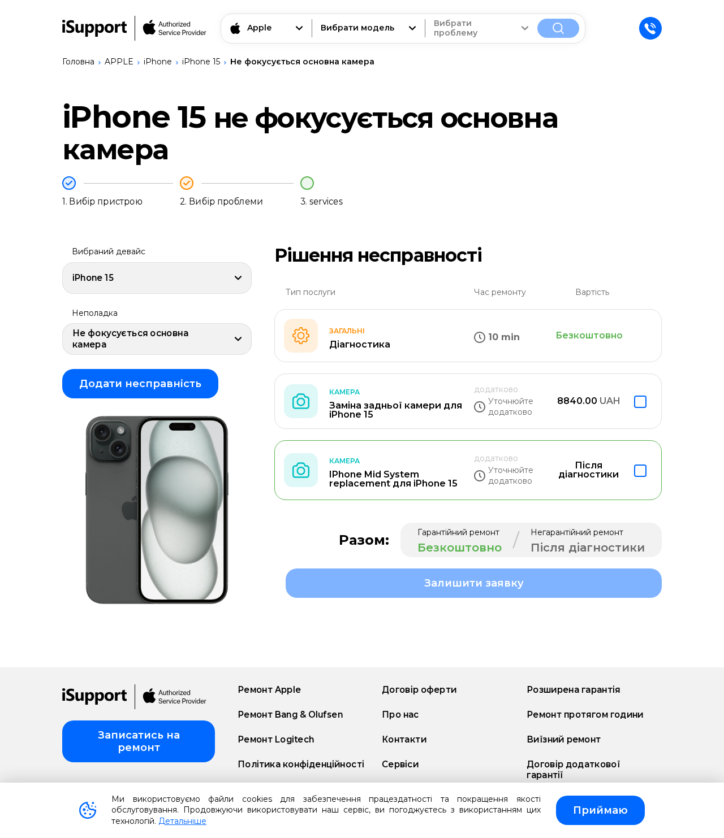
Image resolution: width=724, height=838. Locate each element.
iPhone (158, 62)
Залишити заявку (474, 583)
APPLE (119, 62)
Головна (78, 62)
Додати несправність (140, 383)
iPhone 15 (201, 62)
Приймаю (600, 810)
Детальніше (182, 821)
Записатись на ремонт (139, 741)
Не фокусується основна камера (302, 62)
